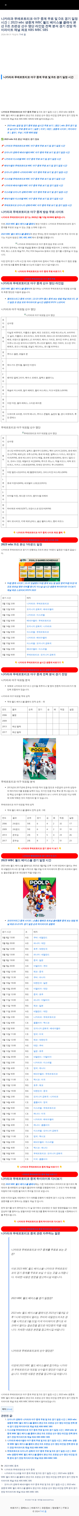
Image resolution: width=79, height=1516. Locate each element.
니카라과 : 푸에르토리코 (38, 603)
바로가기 (14, 1507)
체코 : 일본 (38, 1005)
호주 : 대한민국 (40, 948)
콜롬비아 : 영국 (40, 1102)
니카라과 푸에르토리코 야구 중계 (19, 1469)
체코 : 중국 (38, 971)
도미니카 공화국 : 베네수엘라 (40, 609)
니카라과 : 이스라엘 (36, 614)
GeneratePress (48, 1500)
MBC (30, 237)
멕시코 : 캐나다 (40, 1147)
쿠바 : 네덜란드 (40, 937)
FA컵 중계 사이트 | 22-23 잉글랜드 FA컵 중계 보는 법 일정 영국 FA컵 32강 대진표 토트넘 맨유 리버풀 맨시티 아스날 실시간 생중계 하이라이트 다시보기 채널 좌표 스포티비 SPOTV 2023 (42, 586)
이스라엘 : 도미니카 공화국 (39, 643)
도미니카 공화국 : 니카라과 (39, 626)
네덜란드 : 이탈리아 (43, 1056)
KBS (25, 237)
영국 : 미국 (38, 1034)
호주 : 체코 (38, 1085)
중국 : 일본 (38, 960)
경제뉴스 (25, 1507)
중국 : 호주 (38, 994)
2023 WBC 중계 (11, 1465)
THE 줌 (43, 1511)
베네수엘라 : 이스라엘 (37, 649)
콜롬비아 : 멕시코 (41, 1022)
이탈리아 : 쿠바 (40, 965)
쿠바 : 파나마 (39, 977)
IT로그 (66, 1507)
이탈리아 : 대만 (40, 988)
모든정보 (46, 1507)
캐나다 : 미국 (39, 1113)
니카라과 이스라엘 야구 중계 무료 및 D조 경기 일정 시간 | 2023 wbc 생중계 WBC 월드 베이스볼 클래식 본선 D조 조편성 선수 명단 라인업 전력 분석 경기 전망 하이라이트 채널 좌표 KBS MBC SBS (39, 1477)
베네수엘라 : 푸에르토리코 (39, 620)
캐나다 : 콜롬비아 (41, 1125)
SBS (20, 237)
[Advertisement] (39, 54)
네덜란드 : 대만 (40, 1011)
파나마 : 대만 (39, 943)
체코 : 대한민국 (40, 1039)
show (9, 1409)
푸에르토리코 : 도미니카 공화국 (41, 654)
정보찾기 (56, 1507)
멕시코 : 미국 (39, 1079)
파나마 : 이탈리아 (41, 1000)
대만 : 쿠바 (38, 1045)
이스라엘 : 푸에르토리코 (38, 632)
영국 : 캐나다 (39, 1068)
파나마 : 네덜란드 (41, 954)
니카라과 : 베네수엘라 (37, 637)
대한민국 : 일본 (40, 983)
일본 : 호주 (38, 1051)
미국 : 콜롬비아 (40, 1159)
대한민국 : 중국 (40, 1090)
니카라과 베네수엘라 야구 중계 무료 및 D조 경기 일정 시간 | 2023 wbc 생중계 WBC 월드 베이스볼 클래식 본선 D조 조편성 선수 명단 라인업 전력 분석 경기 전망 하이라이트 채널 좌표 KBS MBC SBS (42, 1444)
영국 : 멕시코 (39, 1136)
